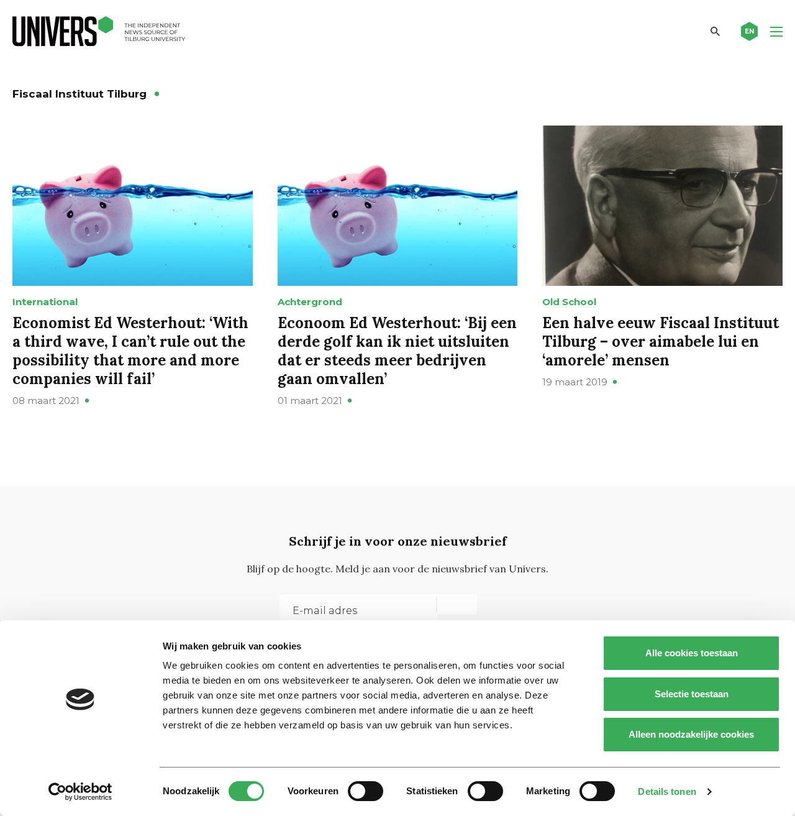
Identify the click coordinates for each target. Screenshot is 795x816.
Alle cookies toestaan (691, 653)
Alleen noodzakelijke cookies (691, 734)
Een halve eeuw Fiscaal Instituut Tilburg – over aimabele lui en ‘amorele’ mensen (660, 341)
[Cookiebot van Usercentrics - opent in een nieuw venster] (80, 791)
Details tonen (667, 791)
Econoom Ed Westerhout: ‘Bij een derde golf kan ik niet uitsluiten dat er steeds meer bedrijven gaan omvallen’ (397, 350)
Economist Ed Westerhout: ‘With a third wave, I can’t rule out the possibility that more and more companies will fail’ (130, 350)
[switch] (365, 791)
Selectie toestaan (692, 694)
